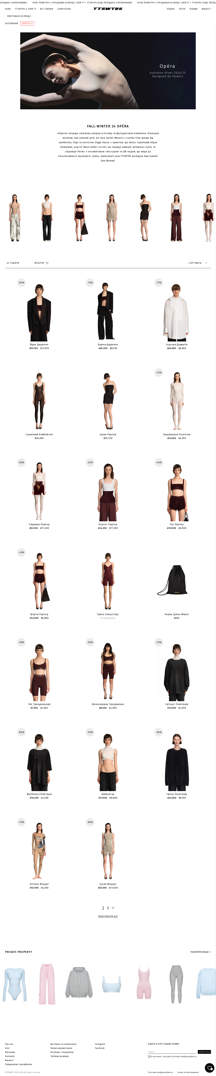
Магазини (10, 1052)
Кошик (194, 9)
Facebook (100, 1048)
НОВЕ (8, 9)
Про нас (9, 1044)
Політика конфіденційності (160, 1072)
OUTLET (26, 23)
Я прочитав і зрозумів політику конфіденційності (174, 1057)
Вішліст (206, 9)
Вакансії (9, 1060)
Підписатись (204, 1052)
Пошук (171, 9)
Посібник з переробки (62, 1052)
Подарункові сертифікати (18, 1064)
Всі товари (46, 9)
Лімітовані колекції (19, 16)
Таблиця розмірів (59, 1056)
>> (113, 907)
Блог (7, 1048)
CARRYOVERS (64, 9)
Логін (182, 9)
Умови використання (61, 1048)
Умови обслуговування (188, 1072)
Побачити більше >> (201, 952)
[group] (15, 217)
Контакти (10, 1056)
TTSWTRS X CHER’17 (25, 9)
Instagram (100, 1044)
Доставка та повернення (63, 1044)
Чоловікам (11, 23)
